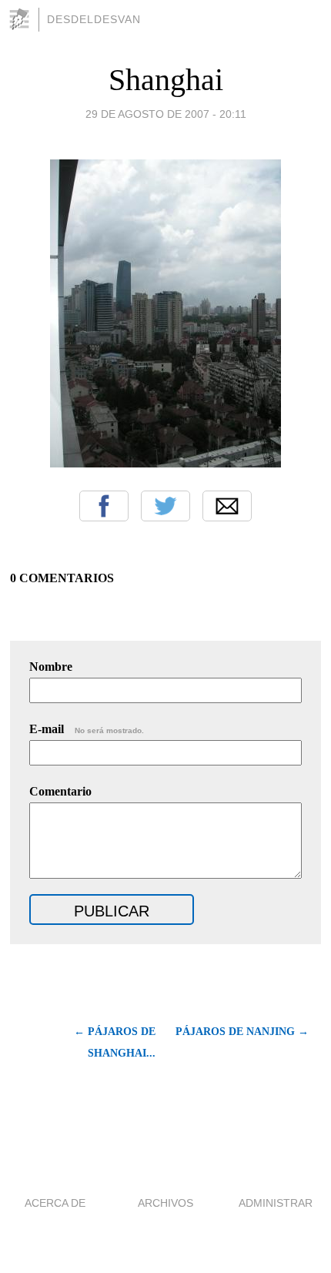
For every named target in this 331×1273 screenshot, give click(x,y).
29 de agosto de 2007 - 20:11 (165, 114)
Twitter (165, 506)
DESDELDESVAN (94, 19)
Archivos (165, 1203)
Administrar (276, 1203)
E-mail (86, 728)
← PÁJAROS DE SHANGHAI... (114, 1042)
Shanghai (166, 79)
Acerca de (55, 1203)
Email (227, 506)
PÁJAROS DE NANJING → (242, 1031)
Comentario (60, 791)
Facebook (104, 506)
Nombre (50, 666)
